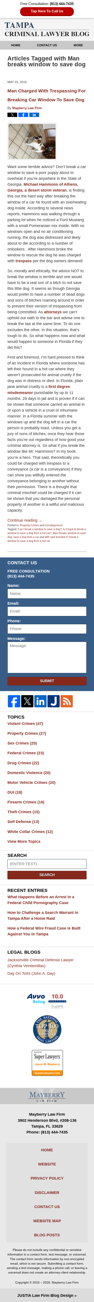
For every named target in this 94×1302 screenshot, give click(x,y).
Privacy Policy (47, 1178)
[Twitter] (27, 701)
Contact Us (47, 45)
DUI (14, 792)
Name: (13, 585)
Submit (47, 681)
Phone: (14, 621)
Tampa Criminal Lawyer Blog (47, 29)
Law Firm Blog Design (45, 1295)
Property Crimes (29, 525)
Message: (16, 638)
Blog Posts (47, 1235)
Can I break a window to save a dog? (40, 529)
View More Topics (23, 841)
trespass (24, 261)
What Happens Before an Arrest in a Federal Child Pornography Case (40, 900)
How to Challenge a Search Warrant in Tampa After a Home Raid (42, 915)
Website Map (47, 1221)
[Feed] (66, 701)
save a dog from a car (26, 537)
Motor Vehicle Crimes (31, 782)
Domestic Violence (28, 773)
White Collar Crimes (30, 832)
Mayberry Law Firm (65, 1282)
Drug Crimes (23, 763)
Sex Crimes (22, 743)
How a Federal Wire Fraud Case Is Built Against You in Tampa (43, 931)
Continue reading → (24, 520)
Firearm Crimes (25, 802)
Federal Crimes (25, 753)
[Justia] (53, 701)
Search (47, 875)
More (78, 45)
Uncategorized (54, 525)
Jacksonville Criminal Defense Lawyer (40, 963)
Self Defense (23, 822)
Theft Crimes (23, 812)
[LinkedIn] (40, 701)
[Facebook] (14, 701)
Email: (13, 603)
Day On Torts (31, 973)
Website (47, 1164)
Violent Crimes (25, 723)
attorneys (53, 312)
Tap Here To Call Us (47, 11)
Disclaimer (47, 1192)
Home (15, 45)
